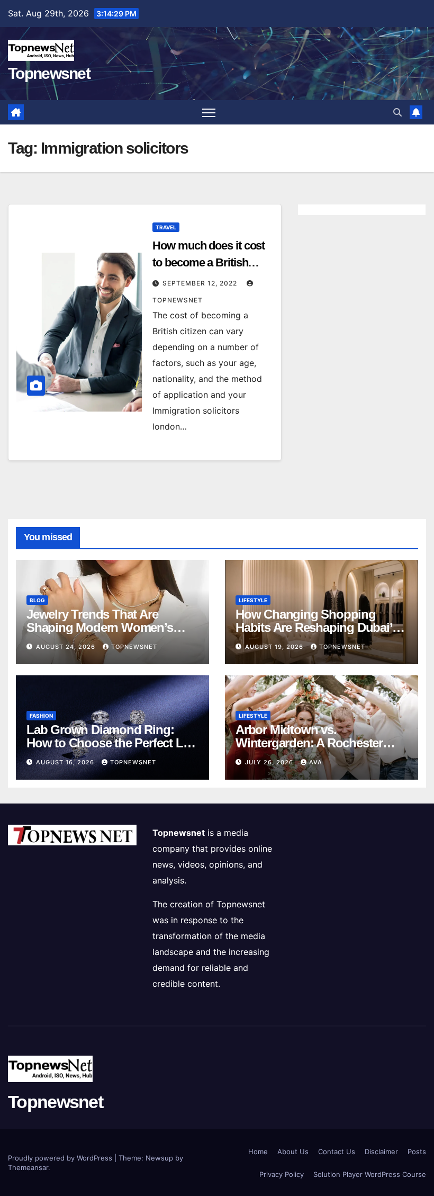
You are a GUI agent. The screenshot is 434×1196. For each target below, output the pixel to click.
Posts (417, 1151)
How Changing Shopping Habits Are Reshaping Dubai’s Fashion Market (317, 627)
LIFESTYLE (253, 600)
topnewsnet (134, 646)
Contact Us (336, 1151)
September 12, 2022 (200, 283)
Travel (166, 227)
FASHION (41, 715)
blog (37, 600)
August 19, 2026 (275, 646)
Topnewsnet (49, 73)
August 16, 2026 (66, 762)
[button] (397, 112)
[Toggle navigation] (209, 112)
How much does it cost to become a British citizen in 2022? (208, 262)
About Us (293, 1151)
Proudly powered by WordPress (61, 1158)
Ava (315, 762)
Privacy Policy (281, 1174)
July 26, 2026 (270, 762)
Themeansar (28, 1167)
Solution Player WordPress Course (369, 1174)
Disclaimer (381, 1151)
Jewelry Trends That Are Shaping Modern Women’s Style (99, 627)
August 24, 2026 (66, 646)
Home (258, 1151)
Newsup (159, 1158)
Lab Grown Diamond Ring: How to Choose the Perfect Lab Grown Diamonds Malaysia (111, 742)
